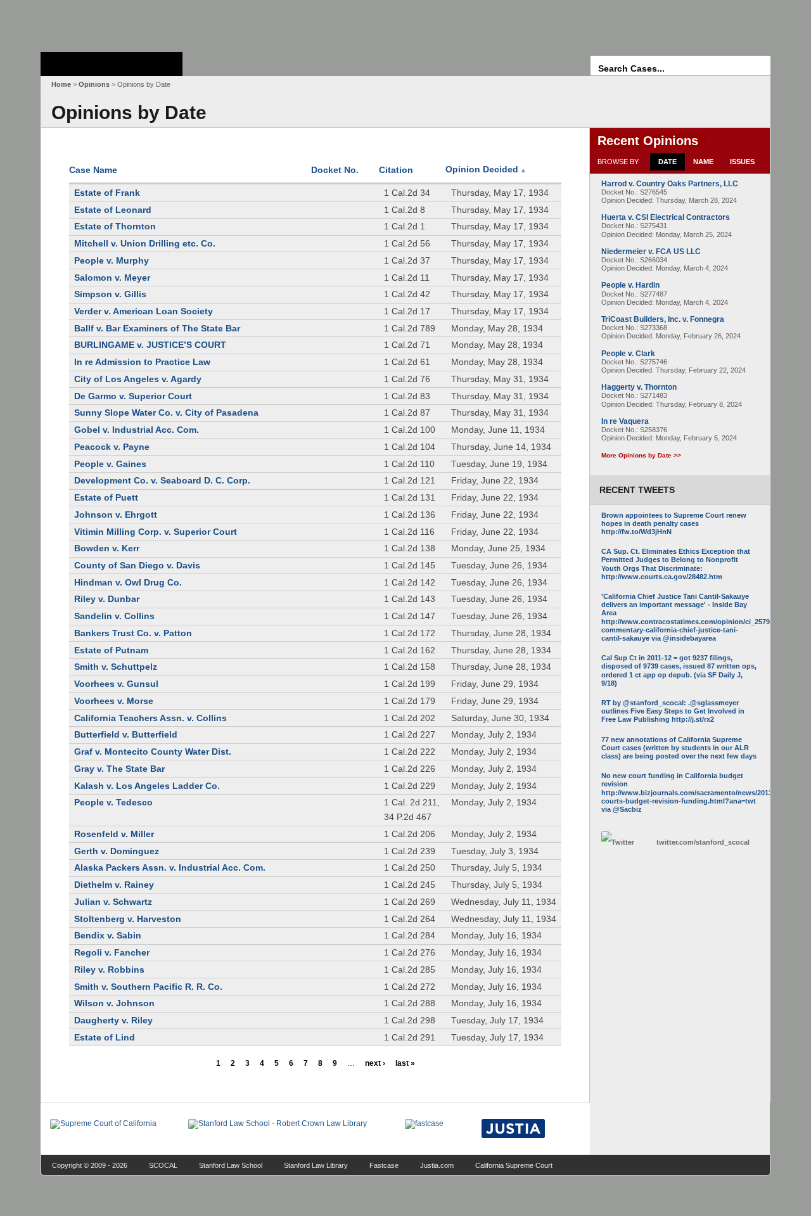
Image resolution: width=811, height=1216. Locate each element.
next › (375, 1063)
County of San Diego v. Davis (137, 565)
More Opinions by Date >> (641, 455)
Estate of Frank (107, 193)
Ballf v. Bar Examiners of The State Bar (157, 328)
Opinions (94, 84)
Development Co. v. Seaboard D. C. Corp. (162, 480)
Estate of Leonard (112, 210)
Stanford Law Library (316, 1165)
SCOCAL (163, 1165)
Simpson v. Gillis (110, 294)
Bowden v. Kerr (106, 548)
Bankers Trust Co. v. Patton (133, 633)
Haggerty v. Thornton (639, 387)
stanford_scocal (703, 842)
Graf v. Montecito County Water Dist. (152, 751)
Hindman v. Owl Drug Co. (128, 582)
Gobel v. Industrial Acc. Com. (136, 430)
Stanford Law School (230, 1165)
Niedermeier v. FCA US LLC (651, 251)
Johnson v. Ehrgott (115, 514)
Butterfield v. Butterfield (125, 734)
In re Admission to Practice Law (142, 362)
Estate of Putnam (111, 650)
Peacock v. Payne (112, 447)
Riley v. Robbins (109, 969)
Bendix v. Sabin (107, 935)
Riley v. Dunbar (106, 599)
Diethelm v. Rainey (114, 885)
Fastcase (384, 1165)
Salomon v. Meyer (112, 277)
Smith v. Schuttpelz (115, 667)
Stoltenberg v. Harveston (127, 919)
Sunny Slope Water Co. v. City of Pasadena (166, 412)
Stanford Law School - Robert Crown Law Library (109, 22)
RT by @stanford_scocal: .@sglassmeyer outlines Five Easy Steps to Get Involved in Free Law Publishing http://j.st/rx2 (672, 711)
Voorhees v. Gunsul (116, 684)
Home (61, 84)
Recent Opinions (647, 141)
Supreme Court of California (111, 64)
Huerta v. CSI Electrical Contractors (665, 217)
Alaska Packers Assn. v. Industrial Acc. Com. (169, 867)
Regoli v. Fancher (112, 952)
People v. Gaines (110, 464)
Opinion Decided (486, 169)
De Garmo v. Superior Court (133, 396)
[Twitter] (625, 842)
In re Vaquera (625, 421)
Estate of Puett (106, 497)
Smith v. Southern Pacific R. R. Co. (148, 987)
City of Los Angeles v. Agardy (137, 379)
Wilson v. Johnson (114, 1003)
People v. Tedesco (113, 802)
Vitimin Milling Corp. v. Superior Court (155, 532)
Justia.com (437, 1165)
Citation (396, 170)
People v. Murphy (111, 260)
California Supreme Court (513, 1165)
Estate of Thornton (115, 226)
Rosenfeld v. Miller (114, 834)
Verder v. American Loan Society (143, 311)
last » (405, 1063)
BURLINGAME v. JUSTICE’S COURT (150, 345)
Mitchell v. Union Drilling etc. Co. (144, 243)
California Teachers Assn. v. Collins (150, 718)
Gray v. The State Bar (119, 769)
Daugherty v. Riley (113, 1020)
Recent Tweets (637, 490)
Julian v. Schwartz (113, 902)
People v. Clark (628, 353)
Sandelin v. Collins (114, 616)
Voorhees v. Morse (113, 701)
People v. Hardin (630, 285)
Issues (742, 161)
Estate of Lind (104, 1037)
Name (703, 161)
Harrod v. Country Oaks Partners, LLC (669, 183)
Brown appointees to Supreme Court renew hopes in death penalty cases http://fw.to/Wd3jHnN (673, 523)
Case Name (93, 170)
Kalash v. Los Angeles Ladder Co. (147, 786)
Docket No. (335, 170)
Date (667, 161)
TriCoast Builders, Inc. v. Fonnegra (662, 319)
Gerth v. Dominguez (116, 851)
